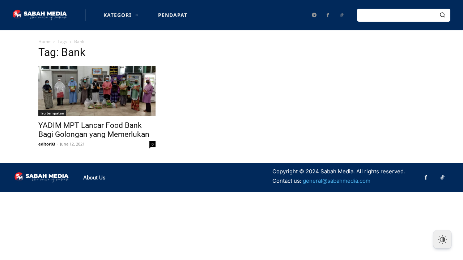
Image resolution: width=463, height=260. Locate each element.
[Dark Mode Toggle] (442, 239)
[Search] (442, 15)
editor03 (46, 144)
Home (44, 41)
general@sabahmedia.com (336, 180)
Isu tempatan (52, 113)
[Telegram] (314, 15)
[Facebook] (327, 15)
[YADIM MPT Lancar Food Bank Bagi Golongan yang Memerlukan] (97, 91)
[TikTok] (341, 15)
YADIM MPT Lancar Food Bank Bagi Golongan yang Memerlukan (93, 130)
